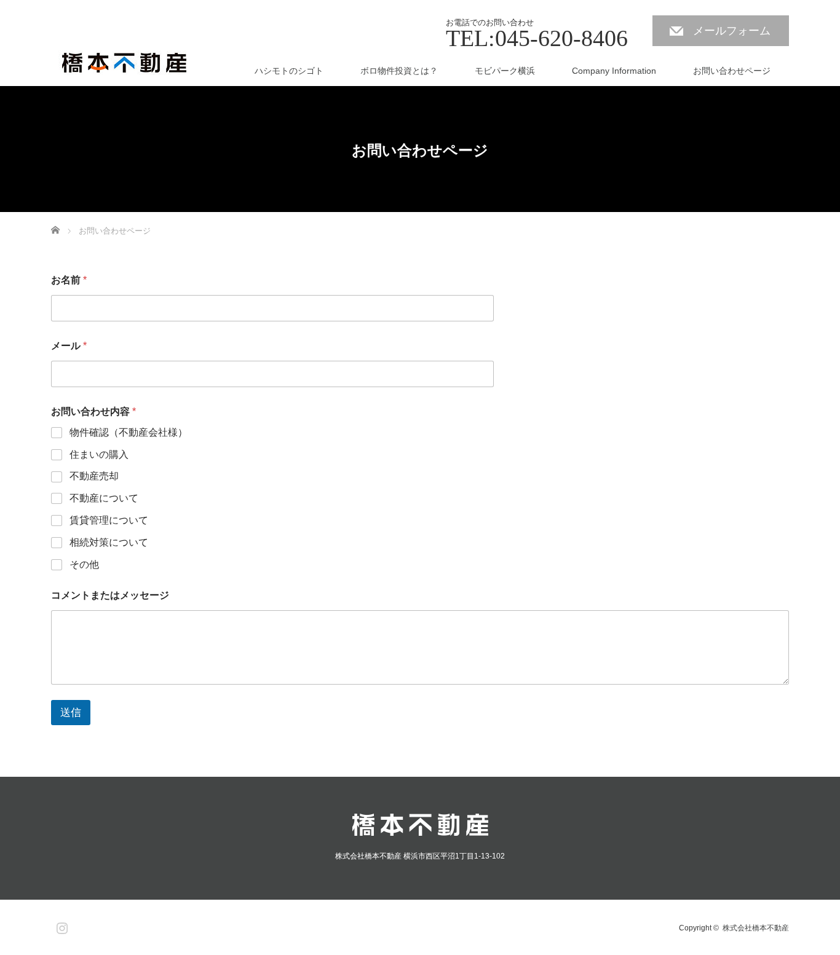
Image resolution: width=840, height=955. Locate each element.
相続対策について (108, 542)
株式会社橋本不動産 (756, 928)
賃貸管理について (108, 520)
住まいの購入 (99, 454)
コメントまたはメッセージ (110, 595)
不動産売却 (94, 476)
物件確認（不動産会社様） (128, 432)
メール (69, 345)
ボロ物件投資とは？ (399, 71)
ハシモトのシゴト (289, 71)
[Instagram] (60, 925)
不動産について (103, 498)
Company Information (614, 71)
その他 (84, 564)
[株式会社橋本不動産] (126, 63)
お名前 (69, 280)
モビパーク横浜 (505, 71)
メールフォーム (732, 31)
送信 (70, 712)
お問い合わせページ (732, 71)
